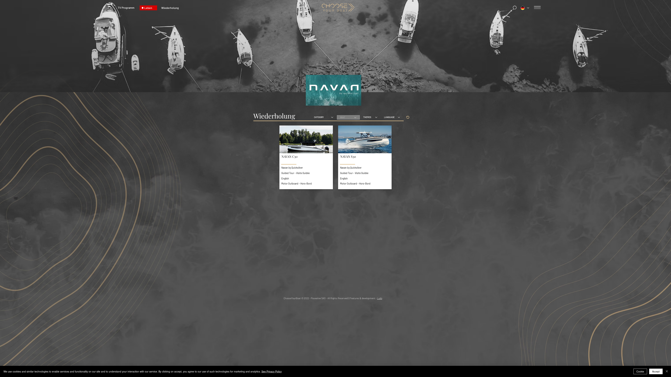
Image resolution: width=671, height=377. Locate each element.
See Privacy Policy (271, 371)
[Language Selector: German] (525, 8)
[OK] (407, 117)
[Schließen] (667, 371)
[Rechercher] (515, 8)
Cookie (640, 371)
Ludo (379, 298)
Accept (656, 371)
